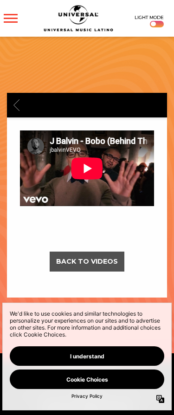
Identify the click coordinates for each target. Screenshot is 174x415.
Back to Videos (87, 261)
